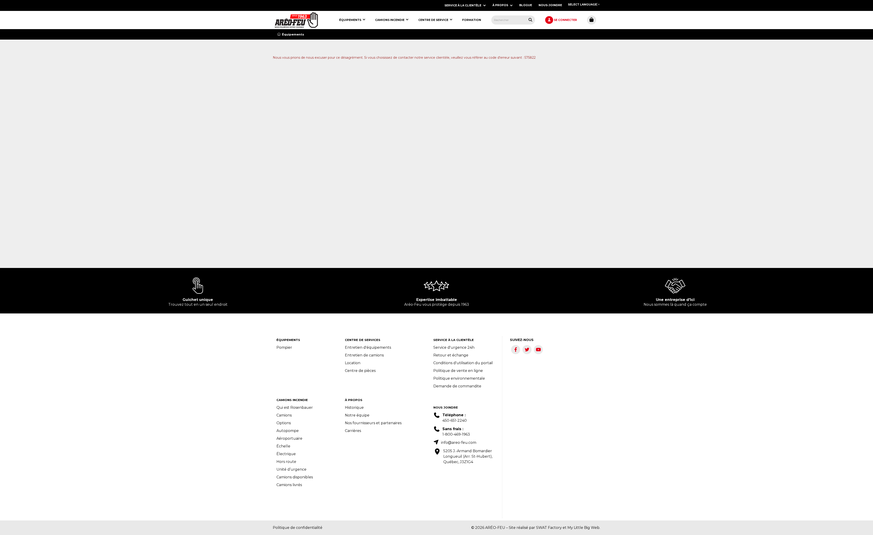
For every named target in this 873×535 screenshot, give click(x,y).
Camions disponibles (294, 477)
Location (352, 363)
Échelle (283, 446)
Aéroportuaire (289, 438)
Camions (284, 415)
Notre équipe (357, 415)
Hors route (286, 461)
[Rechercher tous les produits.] (530, 19)
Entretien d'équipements (368, 347)
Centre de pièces (360, 370)
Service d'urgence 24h (453, 347)
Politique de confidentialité (297, 527)
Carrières (353, 431)
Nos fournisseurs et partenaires (373, 423)
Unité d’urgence (291, 469)
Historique (354, 407)
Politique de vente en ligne (458, 370)
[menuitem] (296, 20)
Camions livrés (289, 485)
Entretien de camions (364, 355)
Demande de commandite (457, 386)
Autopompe (287, 431)
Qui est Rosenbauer (294, 407)
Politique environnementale (459, 378)
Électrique (286, 454)
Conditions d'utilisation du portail (463, 363)
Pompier (284, 347)
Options (283, 423)
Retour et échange (450, 355)
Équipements (293, 34)
